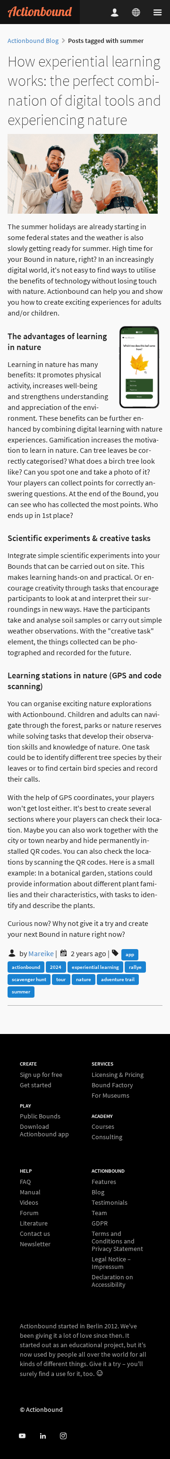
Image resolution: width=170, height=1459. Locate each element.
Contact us (35, 1233)
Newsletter (35, 1244)
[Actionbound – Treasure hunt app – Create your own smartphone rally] (40, 12)
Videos (29, 1202)
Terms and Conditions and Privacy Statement (117, 1241)
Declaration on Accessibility (112, 1280)
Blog (98, 1192)
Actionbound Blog (33, 40)
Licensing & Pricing (118, 1075)
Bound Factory (112, 1085)
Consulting (107, 1137)
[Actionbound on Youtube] (22, 1436)
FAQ (25, 1182)
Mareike (41, 953)
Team (99, 1213)
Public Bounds (40, 1116)
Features (104, 1182)
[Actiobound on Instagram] (63, 1436)
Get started (35, 1085)
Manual (30, 1192)
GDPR (100, 1223)
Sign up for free (41, 1075)
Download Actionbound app (44, 1130)
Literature (34, 1223)
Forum (29, 1213)
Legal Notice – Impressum (111, 1263)
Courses (103, 1127)
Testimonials (110, 1202)
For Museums (110, 1095)
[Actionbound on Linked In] (42, 1436)
